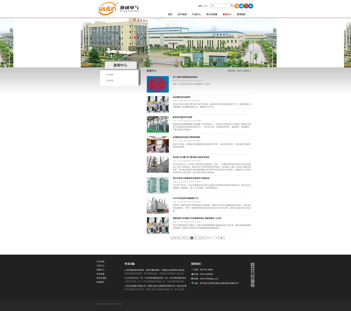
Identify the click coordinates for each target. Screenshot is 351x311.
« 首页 (183, 238)
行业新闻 (109, 80)
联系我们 (241, 14)
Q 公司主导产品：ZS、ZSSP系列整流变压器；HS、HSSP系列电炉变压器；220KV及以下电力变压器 (155, 278)
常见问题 (100, 274)
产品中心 (196, 14)
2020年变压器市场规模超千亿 (185, 198)
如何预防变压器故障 (181, 97)
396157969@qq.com (209, 279)
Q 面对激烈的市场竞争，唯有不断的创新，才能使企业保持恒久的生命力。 (154, 270)
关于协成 (182, 14)
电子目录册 (211, 14)
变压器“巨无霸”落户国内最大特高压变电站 (191, 157)
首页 (170, 14)
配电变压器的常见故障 (182, 117)
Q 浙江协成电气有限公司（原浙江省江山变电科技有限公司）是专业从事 (155, 286)
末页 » (203, 238)
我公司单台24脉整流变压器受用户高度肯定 (191, 178)
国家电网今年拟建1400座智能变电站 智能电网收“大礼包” (197, 218)
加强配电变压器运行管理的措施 (186, 137)
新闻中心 (227, 14)
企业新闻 (109, 74)
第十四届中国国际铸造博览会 (185, 77)
